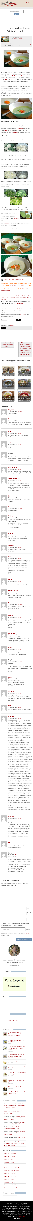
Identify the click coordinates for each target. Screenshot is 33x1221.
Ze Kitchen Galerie (17, 76)
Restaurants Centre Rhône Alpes (12, 1167)
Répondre (20, 411)
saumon (15, 132)
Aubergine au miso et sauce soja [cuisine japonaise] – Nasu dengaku (14, 1133)
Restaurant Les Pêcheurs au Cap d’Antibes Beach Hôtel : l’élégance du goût (16, 1080)
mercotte (11, 431)
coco (5, 130)
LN (9, 507)
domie (10, 705)
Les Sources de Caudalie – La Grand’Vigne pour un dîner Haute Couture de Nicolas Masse (15, 1034)
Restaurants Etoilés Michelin (11, 1185)
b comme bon (12, 419)
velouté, (15, 295)
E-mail (29, 912)
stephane (11, 533)
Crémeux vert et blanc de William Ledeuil (13, 279)
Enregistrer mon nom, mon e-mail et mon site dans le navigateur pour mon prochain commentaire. (15, 924)
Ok (15, 1218)
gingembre (20, 128)
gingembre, (28, 295)
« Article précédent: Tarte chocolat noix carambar (7, 344)
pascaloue (11, 633)
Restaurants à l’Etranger (10, 1182)
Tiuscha (10, 442)
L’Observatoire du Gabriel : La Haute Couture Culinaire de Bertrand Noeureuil (14, 1143)
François (11, 816)
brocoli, (23, 295)
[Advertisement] (16, 22)
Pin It (14, 328)
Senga (6, 79)
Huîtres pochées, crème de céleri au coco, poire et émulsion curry (13, 1111)
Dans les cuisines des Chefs (11, 1187)
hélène (10, 615)
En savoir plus (21, 1216)
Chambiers (11, 603)
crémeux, (12, 295)
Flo (9, 496)
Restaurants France (9, 1162)
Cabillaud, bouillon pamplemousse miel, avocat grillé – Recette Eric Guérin (14, 1105)
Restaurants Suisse (9, 1179)
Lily (9, 842)
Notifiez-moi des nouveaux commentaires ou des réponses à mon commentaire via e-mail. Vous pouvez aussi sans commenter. (15, 932)
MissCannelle (12, 467)
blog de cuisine (19, 308)
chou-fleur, (20, 295)
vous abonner (26, 933)
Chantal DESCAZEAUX (17, 38)
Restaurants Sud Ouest (10, 1165)
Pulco (10, 647)
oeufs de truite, (4, 297)
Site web (3, 917)
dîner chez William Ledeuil (17, 285)
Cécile (10, 579)
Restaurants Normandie (10, 1176)
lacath (10, 556)
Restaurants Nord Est (9, 1173)
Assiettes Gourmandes (14, 1020)
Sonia (10, 677)
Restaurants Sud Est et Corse (11, 1170)
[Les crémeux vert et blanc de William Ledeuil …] (16, 69)
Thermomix (16, 218)
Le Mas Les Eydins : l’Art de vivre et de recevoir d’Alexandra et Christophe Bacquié (16, 1048)
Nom (29, 908)
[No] (31, 1211)
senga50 (11, 691)
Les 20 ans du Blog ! (12, 1061)
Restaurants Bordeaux (10, 1153)
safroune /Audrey (14, 478)
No (18, 1218)
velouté (7, 223)
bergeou (11, 410)
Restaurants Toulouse (9, 1156)
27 (30, 44)
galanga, (21, 297)
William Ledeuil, (26, 297)
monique (11, 716)
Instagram (12, 325)
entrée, (8, 295)
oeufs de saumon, (10, 297)
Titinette (11, 516)
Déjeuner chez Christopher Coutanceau (17, 1086)
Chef (11, 74)
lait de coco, (16, 297)
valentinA (11, 546)
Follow (4, 319)
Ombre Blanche (13, 590)
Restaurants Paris (8, 1159)
